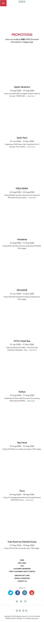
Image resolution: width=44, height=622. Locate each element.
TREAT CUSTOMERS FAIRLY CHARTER (22, 571)
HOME (22, 560)
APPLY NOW (22, 563)
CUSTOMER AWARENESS (22, 569)
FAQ (22, 566)
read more (31, 96)
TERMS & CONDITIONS (22, 578)
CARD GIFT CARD (22, 575)
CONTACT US (22, 581)
